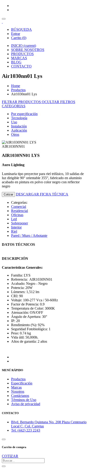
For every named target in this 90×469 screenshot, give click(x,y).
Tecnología (19, 118)
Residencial (19, 211)
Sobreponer (19, 223)
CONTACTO (21, 66)
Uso (14, 122)
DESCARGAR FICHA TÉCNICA (42, 194)
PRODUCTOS (22, 54)
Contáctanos (20, 396)
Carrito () (18, 38)
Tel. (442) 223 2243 (25, 430)
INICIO (23, 46)
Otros (15, 134)
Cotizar (8, 194)
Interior (16, 227)
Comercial (18, 207)
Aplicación (19, 130)
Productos (18, 90)
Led (14, 219)
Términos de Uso (23, 400)
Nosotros (17, 391)
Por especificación (24, 114)
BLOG (16, 62)
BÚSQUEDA (21, 29)
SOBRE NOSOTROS (27, 50)
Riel (14, 231)
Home (15, 86)
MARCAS (19, 58)
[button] (13, 106)
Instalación (19, 126)
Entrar (15, 34)
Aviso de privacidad (25, 404)
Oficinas (17, 215)
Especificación (21, 383)
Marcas (16, 387)
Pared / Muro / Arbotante (29, 235)
